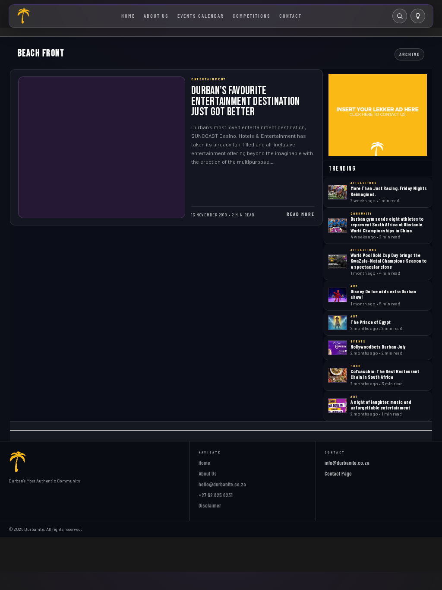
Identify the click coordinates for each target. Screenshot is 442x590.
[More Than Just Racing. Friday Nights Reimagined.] (337, 192)
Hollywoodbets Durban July (378, 346)
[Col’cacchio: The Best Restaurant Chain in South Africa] (337, 375)
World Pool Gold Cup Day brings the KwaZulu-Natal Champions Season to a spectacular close (388, 261)
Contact (290, 16)
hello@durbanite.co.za (222, 484)
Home (128, 16)
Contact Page (338, 473)
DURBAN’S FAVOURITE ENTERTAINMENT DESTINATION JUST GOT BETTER (245, 101)
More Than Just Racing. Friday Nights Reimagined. (388, 191)
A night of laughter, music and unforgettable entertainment (380, 404)
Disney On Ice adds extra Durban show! (383, 294)
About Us (156, 16)
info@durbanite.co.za (347, 462)
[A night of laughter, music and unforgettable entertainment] (337, 405)
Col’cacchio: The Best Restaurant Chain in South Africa (384, 374)
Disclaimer (210, 505)
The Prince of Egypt (370, 322)
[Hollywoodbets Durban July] (337, 347)
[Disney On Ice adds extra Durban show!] (337, 295)
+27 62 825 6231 (216, 495)
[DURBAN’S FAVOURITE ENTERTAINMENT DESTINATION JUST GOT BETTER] (102, 147)
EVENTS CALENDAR (200, 16)
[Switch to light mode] (417, 16)
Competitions (252, 16)
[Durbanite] (24, 16)
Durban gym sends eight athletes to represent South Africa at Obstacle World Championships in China (386, 224)
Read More (301, 214)
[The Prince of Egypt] (337, 322)
